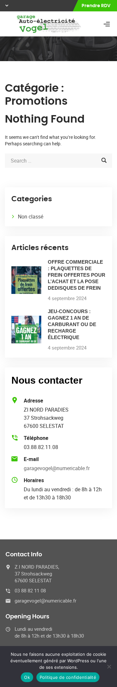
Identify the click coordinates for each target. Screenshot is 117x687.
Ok (27, 677)
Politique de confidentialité (68, 677)
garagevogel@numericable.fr (57, 468)
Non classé (30, 216)
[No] (109, 666)
